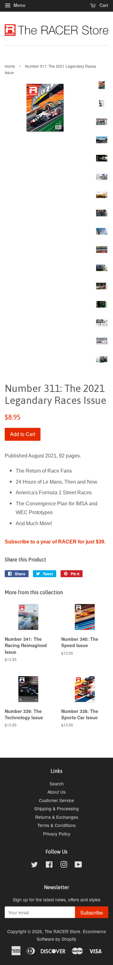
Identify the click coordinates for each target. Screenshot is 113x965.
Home (10, 66)
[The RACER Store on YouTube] (78, 865)
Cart (103, 5)
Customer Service (56, 800)
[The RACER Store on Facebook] (49, 865)
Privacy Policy (56, 833)
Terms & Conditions (56, 825)
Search (57, 783)
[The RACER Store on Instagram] (63, 865)
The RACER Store (62, 931)
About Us (56, 792)
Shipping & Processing (56, 808)
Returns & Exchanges (56, 817)
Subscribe (91, 912)
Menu (18, 5)
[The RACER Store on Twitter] (34, 865)
